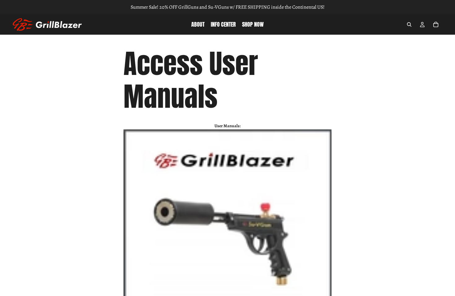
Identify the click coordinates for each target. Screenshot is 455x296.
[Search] (409, 24)
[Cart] (436, 24)
